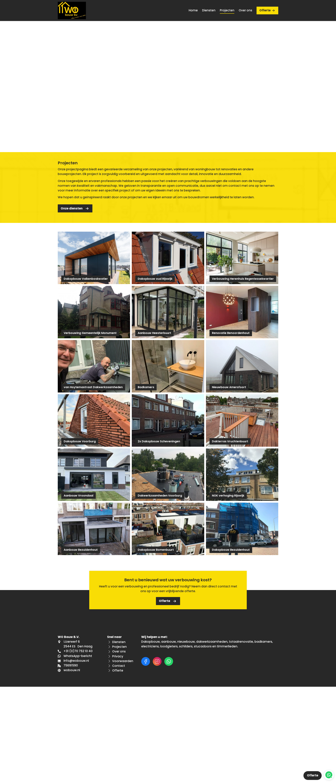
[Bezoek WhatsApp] (168, 661)
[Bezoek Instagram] (157, 661)
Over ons (245, 10)
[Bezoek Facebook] (145, 661)
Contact (118, 666)
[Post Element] (94, 258)
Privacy (117, 656)
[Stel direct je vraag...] (329, 775)
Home (193, 10)
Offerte (265, 10)
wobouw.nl (72, 670)
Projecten (227, 10)
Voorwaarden (122, 661)
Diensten (208, 10)
